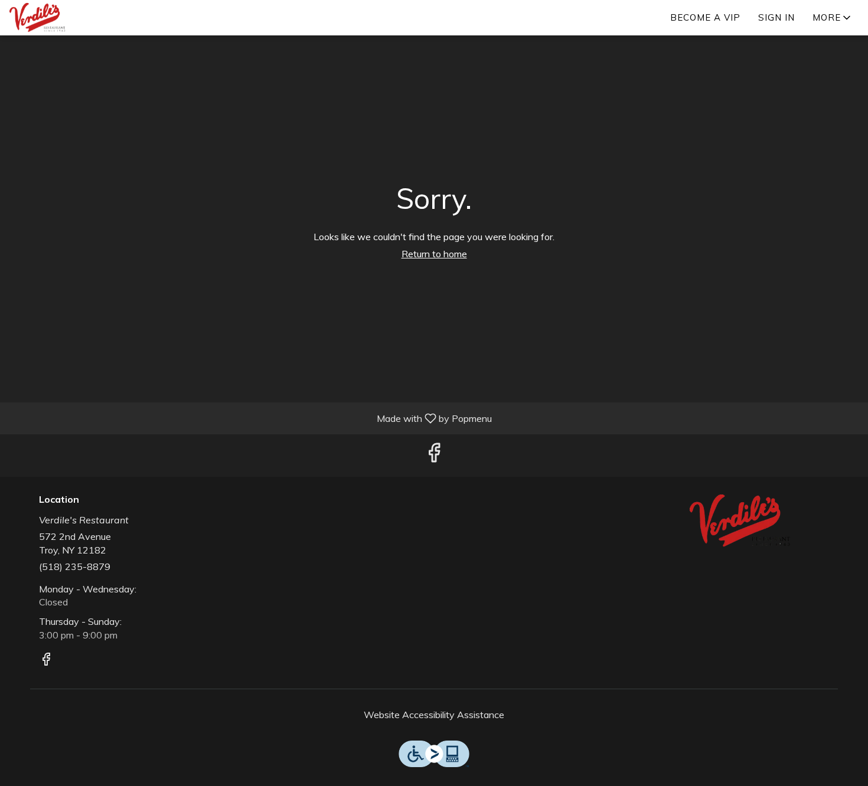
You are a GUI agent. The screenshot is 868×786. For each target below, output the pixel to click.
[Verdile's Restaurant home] (62, 17)
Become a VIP (705, 17)
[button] (833, 18)
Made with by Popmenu (250, 417)
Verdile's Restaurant (744, 521)
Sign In (776, 17)
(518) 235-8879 (74, 566)
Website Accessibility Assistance (434, 714)
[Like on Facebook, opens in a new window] (434, 455)
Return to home (434, 254)
